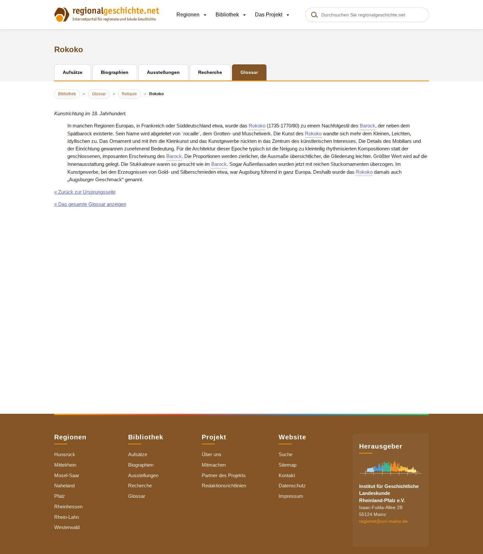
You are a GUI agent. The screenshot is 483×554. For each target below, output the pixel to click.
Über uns (211, 454)
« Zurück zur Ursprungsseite (85, 192)
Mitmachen (214, 465)
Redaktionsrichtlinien (224, 485)
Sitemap (287, 465)
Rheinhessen (68, 506)
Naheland (64, 485)
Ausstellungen (143, 475)
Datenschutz (292, 485)
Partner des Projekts (224, 475)
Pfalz (59, 496)
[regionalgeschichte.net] (106, 14)
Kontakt (287, 475)
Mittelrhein (65, 465)
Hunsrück (64, 454)
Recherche (140, 485)
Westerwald (67, 527)
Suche (285, 454)
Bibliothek (228, 14)
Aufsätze (137, 454)
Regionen (188, 14)
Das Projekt (269, 14)
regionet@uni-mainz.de (383, 521)
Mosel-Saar (66, 475)
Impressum (291, 496)
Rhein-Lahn (66, 517)
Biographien (140, 465)
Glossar (136, 496)
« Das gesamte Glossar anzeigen (90, 204)
